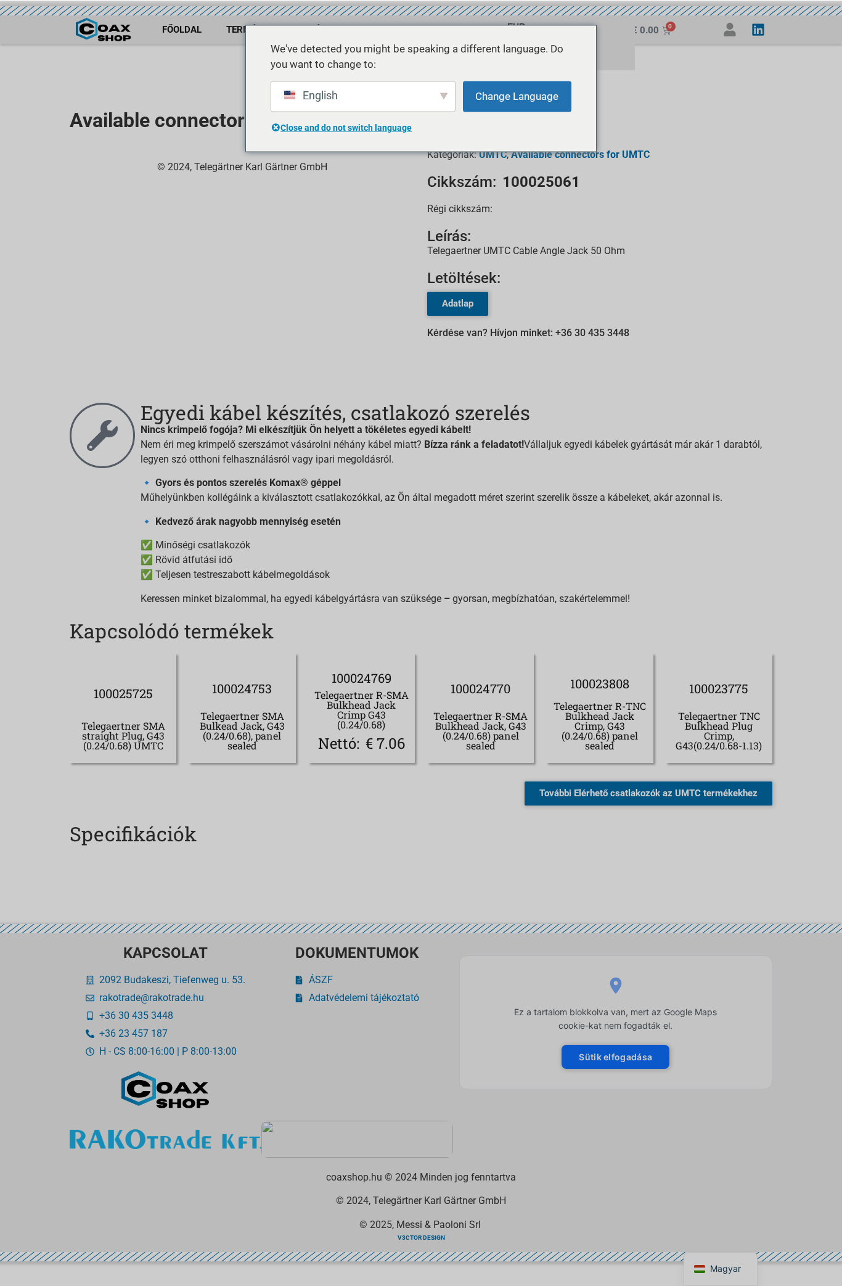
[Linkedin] (758, 29)
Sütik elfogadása (615, 1057)
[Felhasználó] (730, 29)
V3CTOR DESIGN (421, 1237)
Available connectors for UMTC (580, 154)
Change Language (516, 95)
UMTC (493, 154)
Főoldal (182, 29)
